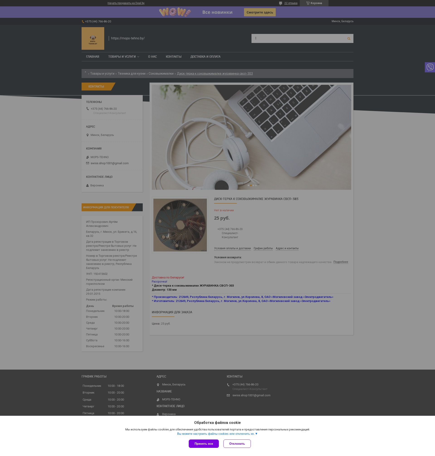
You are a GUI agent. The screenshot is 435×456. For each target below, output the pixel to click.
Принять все (204, 443)
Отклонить (237, 443)
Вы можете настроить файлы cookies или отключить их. (216, 433)
